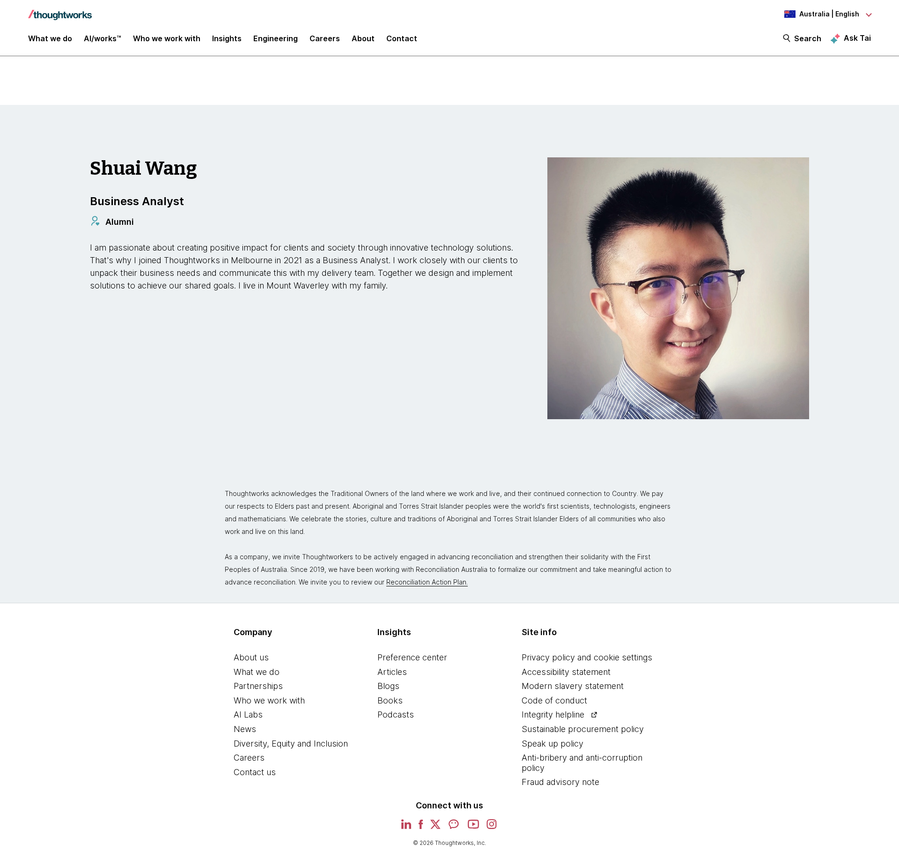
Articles (392, 672)
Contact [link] (401, 38)
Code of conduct (554, 700)
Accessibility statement (566, 672)
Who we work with (269, 700)
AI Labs (248, 714)
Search (807, 38)
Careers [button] (324, 38)
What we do (257, 672)
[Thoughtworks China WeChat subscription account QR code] (454, 827)
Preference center (412, 657)
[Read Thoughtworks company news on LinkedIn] (406, 826)
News (245, 729)
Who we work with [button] (166, 38)
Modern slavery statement (573, 686)
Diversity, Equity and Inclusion (291, 743)
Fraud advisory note (560, 782)
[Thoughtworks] (60, 10)
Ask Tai (857, 38)
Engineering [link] (275, 38)
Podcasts (395, 714)
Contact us (255, 772)
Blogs (388, 686)
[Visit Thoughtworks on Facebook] (421, 827)
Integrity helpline (553, 714)
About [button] (363, 38)
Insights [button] (227, 38)
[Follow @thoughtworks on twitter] (435, 827)
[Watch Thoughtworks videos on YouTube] (473, 827)
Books (390, 700)
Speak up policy (552, 743)
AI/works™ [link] (102, 38)
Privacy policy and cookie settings (587, 657)
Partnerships (258, 686)
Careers (249, 757)
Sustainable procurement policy (583, 729)
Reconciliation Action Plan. (427, 582)
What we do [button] (50, 38)
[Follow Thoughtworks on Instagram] (492, 827)
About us (251, 657)
